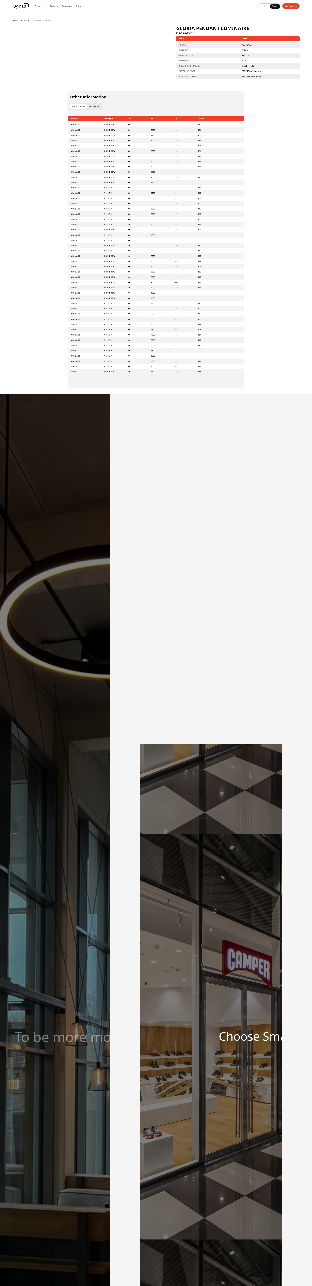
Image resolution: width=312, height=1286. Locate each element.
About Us (80, 6)
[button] (40, 6)
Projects (54, 6)
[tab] (78, 106)
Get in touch (291, 6)
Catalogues (67, 6)
